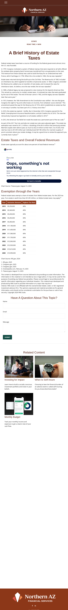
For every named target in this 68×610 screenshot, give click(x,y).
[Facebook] (32, 606)
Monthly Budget (12, 417)
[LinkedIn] (35, 606)
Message (6, 322)
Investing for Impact (14, 380)
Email (5, 312)
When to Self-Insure (45, 380)
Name (5, 301)
